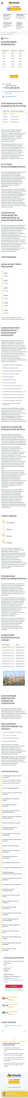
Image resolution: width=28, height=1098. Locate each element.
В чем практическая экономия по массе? (10, 931)
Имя (5, 965)
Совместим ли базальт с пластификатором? (8, 890)
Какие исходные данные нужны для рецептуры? (11, 943)
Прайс (8, 32)
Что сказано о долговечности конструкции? (10, 857)
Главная (3, 32)
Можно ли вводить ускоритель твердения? (10, 901)
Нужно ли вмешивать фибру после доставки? (11, 925)
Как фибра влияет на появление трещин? (10, 799)
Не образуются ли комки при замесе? (12, 884)
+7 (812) (14, 6)
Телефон (6, 970)
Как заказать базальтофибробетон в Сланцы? (11, 937)
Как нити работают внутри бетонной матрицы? (12, 793)
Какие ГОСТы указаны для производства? (9, 907)
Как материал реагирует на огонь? (11, 862)
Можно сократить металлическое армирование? (11, 834)
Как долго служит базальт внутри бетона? (11, 896)
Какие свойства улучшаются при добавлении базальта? (10, 811)
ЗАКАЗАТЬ (14, 76)
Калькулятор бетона (10, 96)
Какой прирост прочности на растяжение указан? (9, 828)
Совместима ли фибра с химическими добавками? (12, 879)
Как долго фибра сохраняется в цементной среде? (10, 919)
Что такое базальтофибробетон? (10, 788)
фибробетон (4, 133)
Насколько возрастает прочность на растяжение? (11, 851)
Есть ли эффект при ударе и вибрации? (9, 805)
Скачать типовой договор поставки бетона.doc (14, 92)
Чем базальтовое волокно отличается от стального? (12, 776)
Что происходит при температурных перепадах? (11, 913)
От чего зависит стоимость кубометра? (9, 949)
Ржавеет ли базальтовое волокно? (11, 823)
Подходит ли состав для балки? (10, 845)
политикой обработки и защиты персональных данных (13, 980)
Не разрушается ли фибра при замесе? (12, 867)
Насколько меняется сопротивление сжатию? (11, 840)
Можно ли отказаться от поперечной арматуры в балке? (12, 817)
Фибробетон (14, 32)
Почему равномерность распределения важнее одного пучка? (12, 873)
